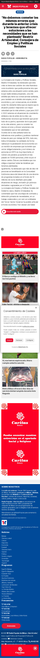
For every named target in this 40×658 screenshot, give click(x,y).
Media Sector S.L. (23, 347)
